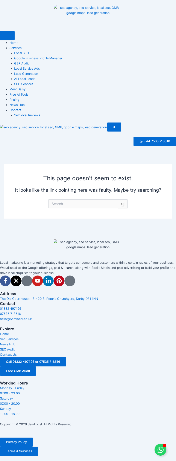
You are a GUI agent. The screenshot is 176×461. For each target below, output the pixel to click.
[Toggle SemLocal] (160, 450)
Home (13, 43)
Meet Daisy (17, 89)
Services (15, 48)
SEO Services (23, 84)
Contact (15, 110)
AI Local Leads (24, 79)
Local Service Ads (27, 68)
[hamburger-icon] (7, 35)
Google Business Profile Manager (38, 58)
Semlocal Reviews (27, 115)
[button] (155, 141)
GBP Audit (21, 63)
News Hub (17, 105)
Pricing (14, 100)
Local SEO (21, 53)
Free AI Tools (19, 94)
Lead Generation (26, 74)
